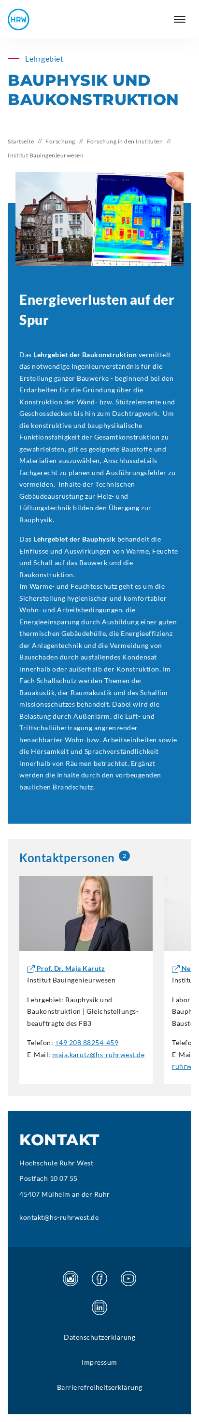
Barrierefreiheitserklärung (99, 1387)
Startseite (21, 141)
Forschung (60, 141)
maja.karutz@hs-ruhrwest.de (98, 1054)
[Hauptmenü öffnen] (179, 19)
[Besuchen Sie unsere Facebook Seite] (99, 1278)
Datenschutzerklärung (99, 1337)
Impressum (99, 1362)
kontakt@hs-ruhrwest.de (59, 1217)
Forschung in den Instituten (125, 141)
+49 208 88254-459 (87, 1042)
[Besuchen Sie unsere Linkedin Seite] (99, 1307)
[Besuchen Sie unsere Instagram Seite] (70, 1278)
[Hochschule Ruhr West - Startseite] (18, 19)
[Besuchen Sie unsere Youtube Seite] (128, 1278)
